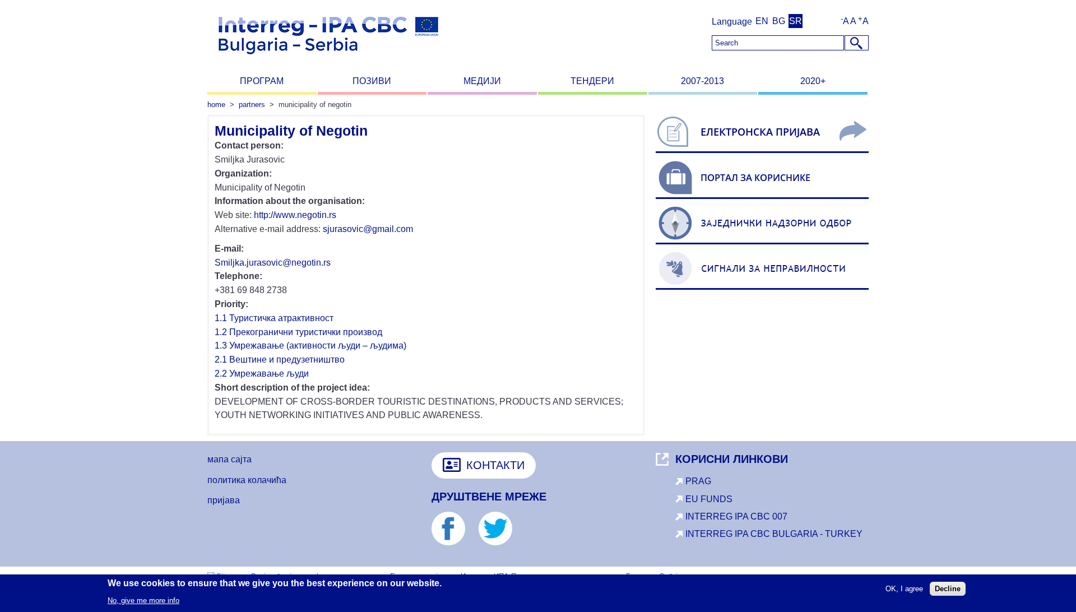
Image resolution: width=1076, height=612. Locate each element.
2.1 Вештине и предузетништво (280, 359)
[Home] (328, 59)
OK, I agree (904, 589)
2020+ (812, 81)
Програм (262, 81)
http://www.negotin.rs (295, 215)
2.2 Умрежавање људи (262, 373)
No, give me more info (143, 600)
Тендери (592, 81)
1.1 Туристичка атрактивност (274, 318)
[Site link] (762, 152)
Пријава (223, 500)
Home (216, 104)
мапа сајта (229, 459)
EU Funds (708, 499)
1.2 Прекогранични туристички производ (298, 332)
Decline (948, 589)
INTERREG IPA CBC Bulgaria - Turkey (773, 534)
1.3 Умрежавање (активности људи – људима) (310, 345)
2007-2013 (702, 81)
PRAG (698, 481)
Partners (252, 104)
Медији (482, 81)
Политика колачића (246, 480)
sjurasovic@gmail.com (368, 229)
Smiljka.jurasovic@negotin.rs (273, 262)
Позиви (372, 81)
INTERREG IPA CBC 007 (736, 516)
